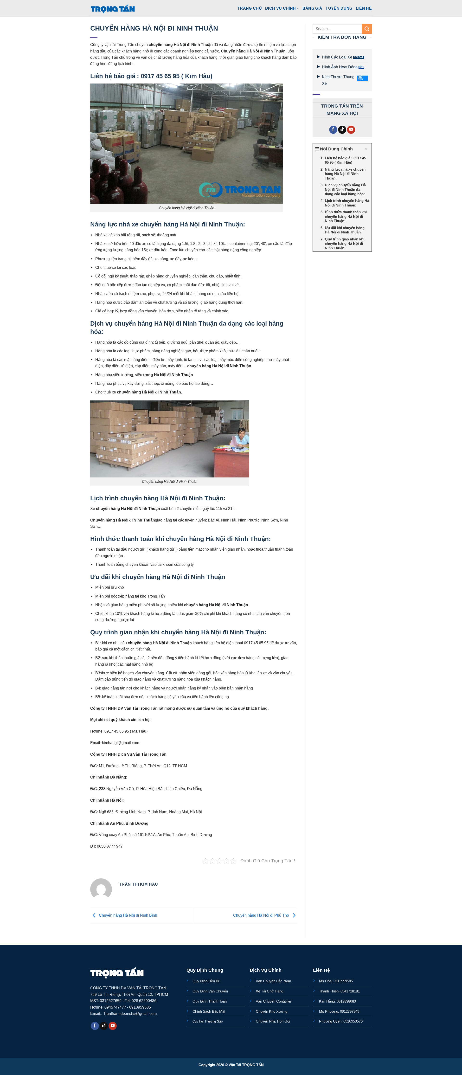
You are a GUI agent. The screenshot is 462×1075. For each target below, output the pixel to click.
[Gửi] (367, 29)
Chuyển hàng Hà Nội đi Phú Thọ (261, 915)
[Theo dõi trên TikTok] (342, 130)
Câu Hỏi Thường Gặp (207, 1021)
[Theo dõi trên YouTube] (351, 130)
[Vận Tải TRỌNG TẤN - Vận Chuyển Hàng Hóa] (112, 8)
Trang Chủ (249, 8)
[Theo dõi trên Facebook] (333, 130)
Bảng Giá (312, 8)
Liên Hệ (364, 8)
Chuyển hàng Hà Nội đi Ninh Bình (127, 915)
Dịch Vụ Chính (280, 8)
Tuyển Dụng (339, 8)
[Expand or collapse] (366, 149)
